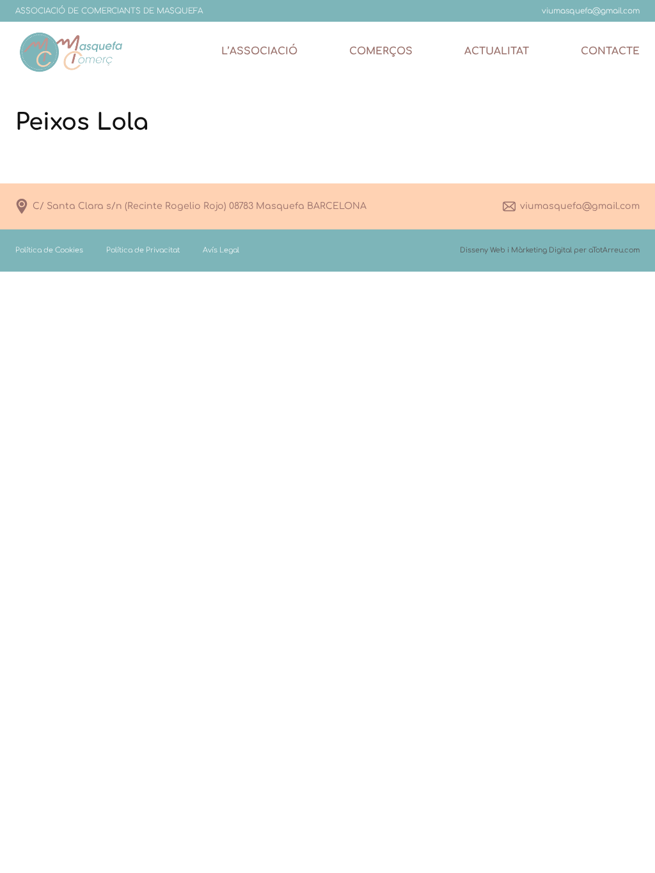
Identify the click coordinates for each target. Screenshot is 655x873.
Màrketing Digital (541, 250)
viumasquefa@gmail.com (580, 206)
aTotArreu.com (614, 250)
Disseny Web (482, 250)
